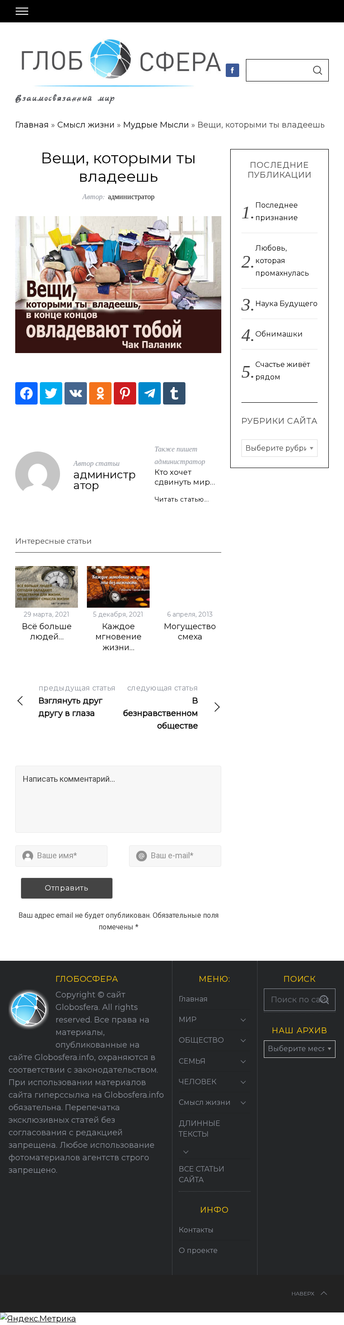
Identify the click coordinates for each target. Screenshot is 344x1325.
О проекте (198, 1250)
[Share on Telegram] (149, 393)
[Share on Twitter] (51, 393)
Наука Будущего (286, 303)
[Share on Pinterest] (125, 393)
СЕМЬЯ (192, 1061)
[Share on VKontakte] (75, 393)
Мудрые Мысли (156, 125)
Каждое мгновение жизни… (118, 637)
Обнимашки (279, 334)
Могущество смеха (190, 632)
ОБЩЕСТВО (201, 1040)
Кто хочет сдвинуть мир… (185, 477)
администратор (131, 196)
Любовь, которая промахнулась (282, 260)
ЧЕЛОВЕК (197, 1082)
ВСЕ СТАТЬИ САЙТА (201, 1174)
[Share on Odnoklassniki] (100, 393)
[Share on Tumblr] (174, 393)
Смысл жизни (86, 125)
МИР (188, 1019)
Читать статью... (182, 499)
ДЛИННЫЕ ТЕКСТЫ (199, 1128)
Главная (32, 125)
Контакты (196, 1230)
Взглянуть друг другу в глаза (77, 701)
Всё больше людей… (47, 632)
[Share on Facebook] (26, 393)
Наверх (303, 1293)
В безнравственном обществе (160, 707)
